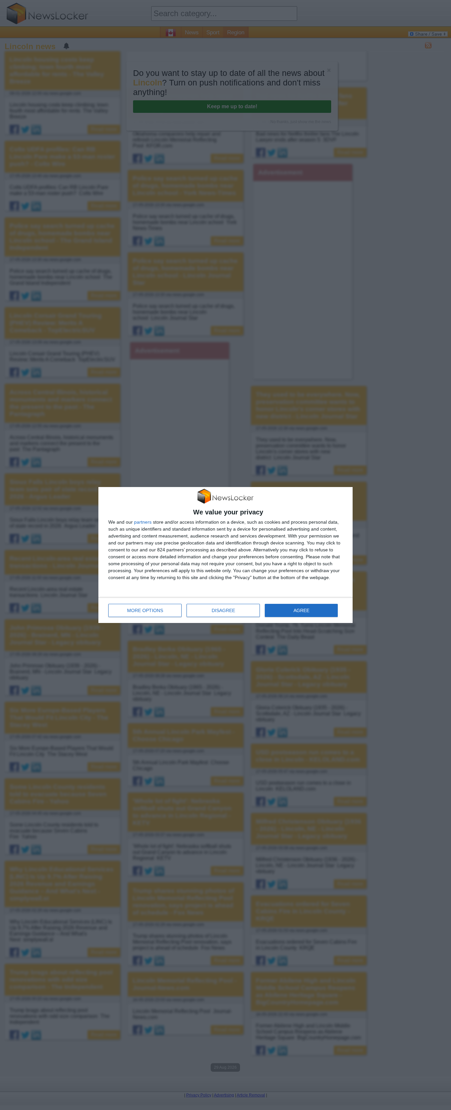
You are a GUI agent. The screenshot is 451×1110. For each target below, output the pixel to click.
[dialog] (225, 555)
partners (143, 522)
